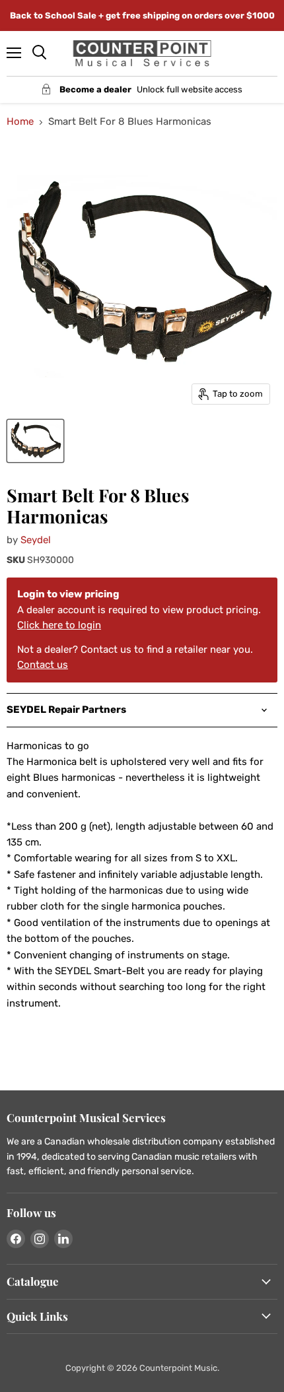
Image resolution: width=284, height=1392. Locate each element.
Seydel (35, 540)
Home (20, 121)
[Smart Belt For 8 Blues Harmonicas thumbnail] (35, 441)
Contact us (42, 665)
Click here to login (59, 625)
